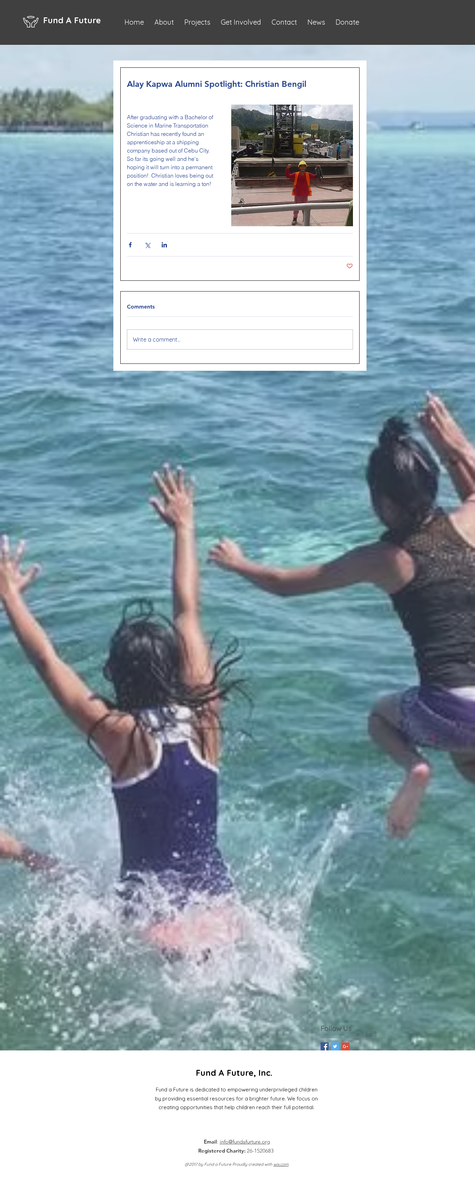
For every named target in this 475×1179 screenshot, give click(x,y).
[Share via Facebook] (130, 244)
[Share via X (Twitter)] (147, 244)
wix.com (281, 1164)
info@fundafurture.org (245, 1141)
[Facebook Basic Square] (325, 1046)
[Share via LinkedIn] (164, 244)
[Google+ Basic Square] (345, 1046)
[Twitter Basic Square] (335, 1046)
